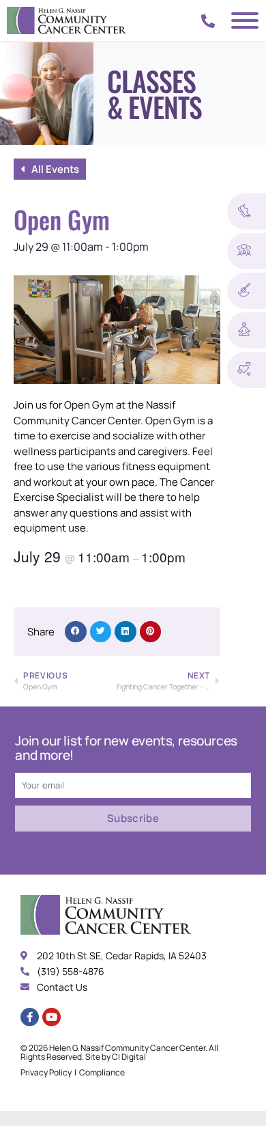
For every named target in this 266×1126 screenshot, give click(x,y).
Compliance (102, 1072)
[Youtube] (51, 1017)
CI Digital (129, 1056)
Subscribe (133, 818)
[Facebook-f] (29, 1017)
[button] (76, 632)
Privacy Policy (46, 1072)
